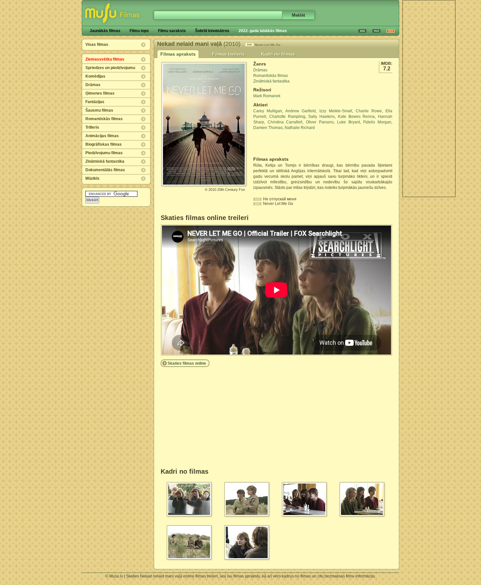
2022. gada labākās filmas (263, 30)
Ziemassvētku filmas (104, 59)
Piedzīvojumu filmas (104, 153)
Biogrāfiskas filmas (103, 144)
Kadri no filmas (278, 54)
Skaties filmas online (187, 363)
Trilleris (92, 127)
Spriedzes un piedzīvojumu (110, 67)
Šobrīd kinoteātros (212, 30)
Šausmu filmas (99, 110)
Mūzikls (92, 178)
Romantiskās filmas (104, 119)
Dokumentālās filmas (105, 170)
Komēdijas (95, 76)
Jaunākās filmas (105, 30)
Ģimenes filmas (100, 93)
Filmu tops (139, 30)
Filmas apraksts (178, 54)
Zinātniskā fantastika (104, 161)
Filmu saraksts (172, 30)
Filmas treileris (228, 54)
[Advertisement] (429, 98)
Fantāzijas (94, 102)
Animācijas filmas (102, 136)
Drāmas (92, 84)
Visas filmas (96, 44)
